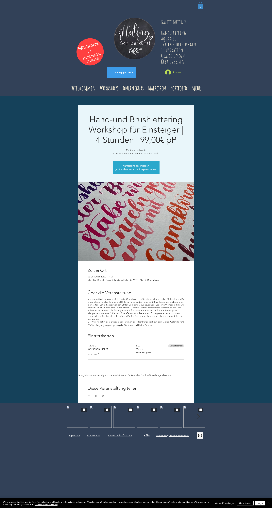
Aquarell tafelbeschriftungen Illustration (178, 44)
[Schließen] (268, 503)
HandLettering (176, 32)
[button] (200, 5)
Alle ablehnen (245, 503)
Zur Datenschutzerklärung (46, 504)
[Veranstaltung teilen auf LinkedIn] (103, 396)
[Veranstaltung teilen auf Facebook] (89, 396)
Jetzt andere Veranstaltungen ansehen (136, 169)
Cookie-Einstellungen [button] (224, 503)
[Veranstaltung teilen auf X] (96, 396)
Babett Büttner (174, 22)
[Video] (90, 51)
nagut (260, 503)
